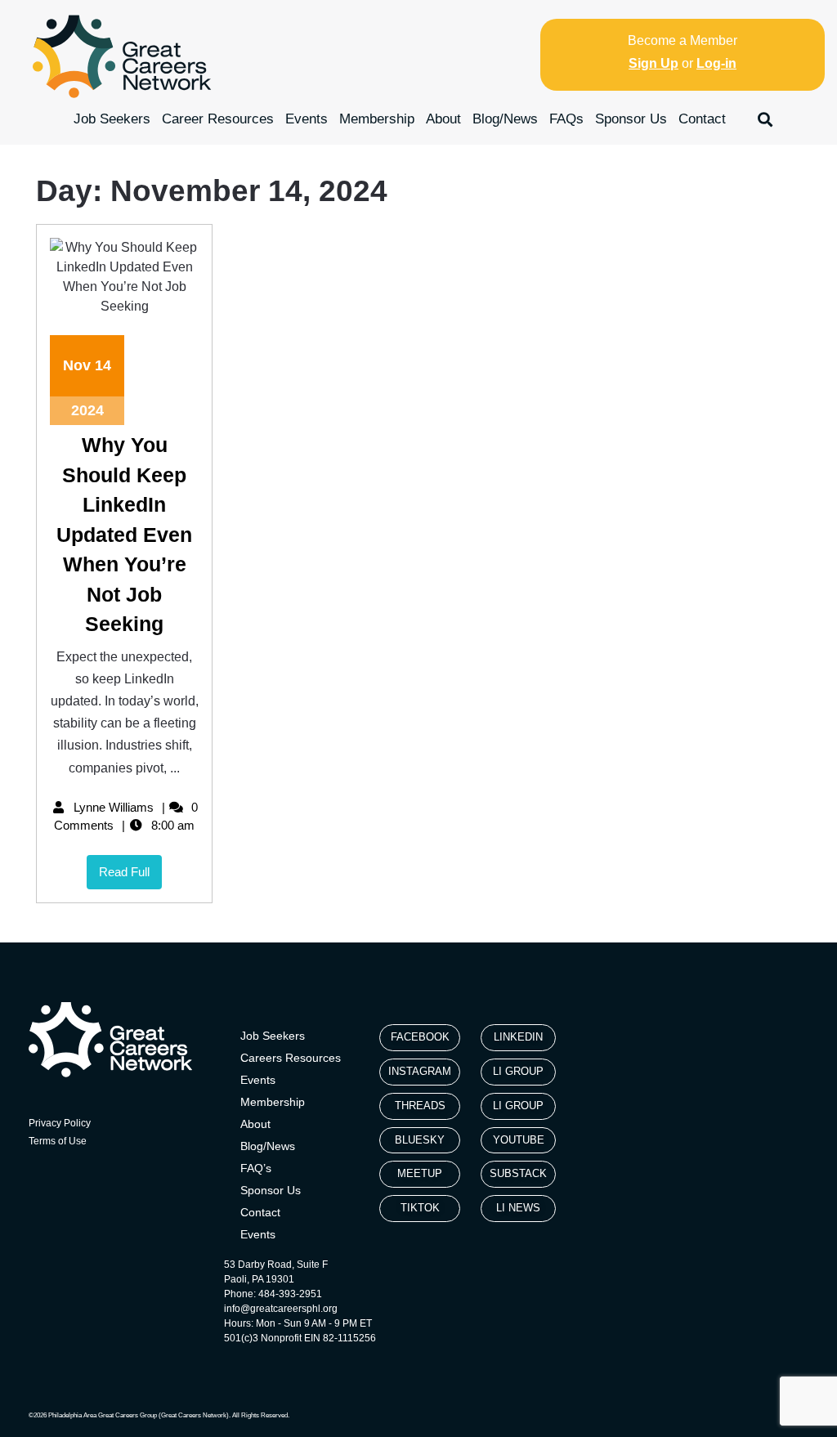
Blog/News (505, 119)
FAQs (566, 119)
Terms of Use (58, 1141)
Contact (702, 119)
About (443, 119)
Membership (376, 119)
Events (306, 119)
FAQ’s (255, 1168)
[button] (765, 118)
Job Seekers (112, 119)
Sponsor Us (631, 119)
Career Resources (218, 119)
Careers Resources (290, 1057)
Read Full (130, 867)
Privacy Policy (60, 1123)
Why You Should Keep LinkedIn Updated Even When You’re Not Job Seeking (124, 534)
